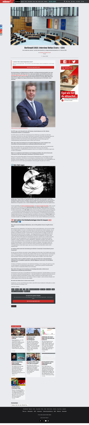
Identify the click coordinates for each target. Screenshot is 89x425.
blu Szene (48, 289)
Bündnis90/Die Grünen (34, 289)
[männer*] (7, 1)
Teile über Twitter (1, 28)
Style (36, 1)
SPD (27, 289)
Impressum (39, 411)
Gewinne (45, 1)
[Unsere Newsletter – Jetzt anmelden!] (69, 83)
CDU (21, 289)
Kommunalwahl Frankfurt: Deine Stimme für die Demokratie (48, 363)
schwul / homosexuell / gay (17, 291)
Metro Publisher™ (46, 417)
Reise (34, 1)
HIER (49, 220)
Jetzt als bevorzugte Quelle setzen (33, 67)
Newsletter (64, 411)
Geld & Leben (40, 1)
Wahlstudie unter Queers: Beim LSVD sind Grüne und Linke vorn (48, 338)
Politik (44, 54)
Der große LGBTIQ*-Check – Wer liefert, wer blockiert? (33, 362)
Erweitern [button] (54, 82)
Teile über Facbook (1, 26)
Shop (82, 1)
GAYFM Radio (77, 1)
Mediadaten (30, 411)
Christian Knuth (47, 52)
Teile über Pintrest (1, 30)
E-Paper (68, 1)
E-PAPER (14, 306)
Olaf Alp (42, 52)
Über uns (24, 411)
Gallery (73, 1)
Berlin (13, 289)
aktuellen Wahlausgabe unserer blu (19, 75)
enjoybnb (54, 1)
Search (64, 1)
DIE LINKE (42, 289)
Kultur (26, 1)
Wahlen (17, 289)
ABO (35, 411)
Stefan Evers (27, 291)
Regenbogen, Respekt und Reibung (18, 337)
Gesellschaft (17, 1)
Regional (22, 1)
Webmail (59, 411)
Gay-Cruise (50, 1)
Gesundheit (30, 1)
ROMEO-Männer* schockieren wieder (16, 387)
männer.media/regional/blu (42, 205)
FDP (24, 289)
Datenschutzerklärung (48, 411)
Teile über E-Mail (1, 34)
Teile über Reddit (1, 32)
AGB (55, 411)
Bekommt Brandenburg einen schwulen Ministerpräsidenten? (17, 363)
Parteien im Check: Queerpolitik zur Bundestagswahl (31, 338)
